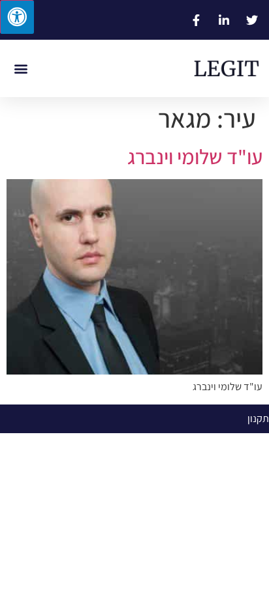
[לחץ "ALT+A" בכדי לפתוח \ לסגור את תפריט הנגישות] (17, 17)
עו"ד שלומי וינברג (194, 156)
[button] (20, 68)
